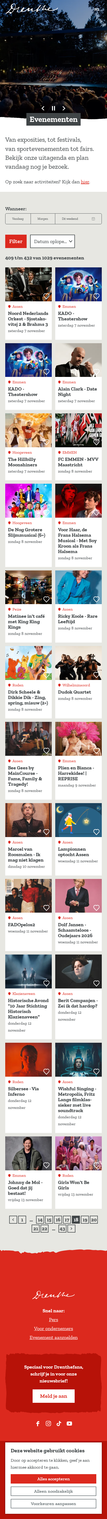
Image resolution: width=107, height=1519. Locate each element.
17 (67, 1220)
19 (85, 1220)
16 (58, 1220)
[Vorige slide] (43, 108)
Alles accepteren (53, 1479)
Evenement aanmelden (54, 1337)
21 (36, 1229)
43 (63, 1229)
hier (85, 182)
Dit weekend (70, 219)
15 (50, 1220)
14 (41, 1220)
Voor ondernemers (53, 1328)
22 (45, 1229)
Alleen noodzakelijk (53, 1491)
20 (94, 1220)
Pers (53, 1319)
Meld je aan (53, 1396)
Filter (16, 241)
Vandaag (18, 219)
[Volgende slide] (64, 108)
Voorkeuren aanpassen (53, 1503)
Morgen (43, 219)
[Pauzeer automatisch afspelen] (53, 108)
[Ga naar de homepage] (31, 8)
